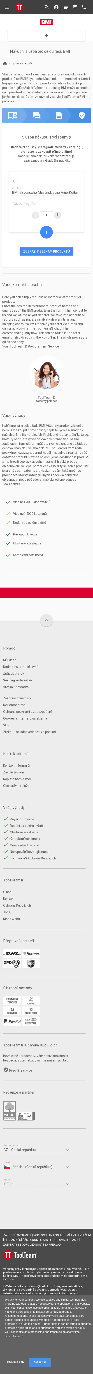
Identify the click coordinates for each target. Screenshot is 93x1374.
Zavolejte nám (13, 772)
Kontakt (9, 899)
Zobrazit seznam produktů (46, 251)
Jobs (6, 912)
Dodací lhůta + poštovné (20, 667)
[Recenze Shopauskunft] (26, 1119)
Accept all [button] (40, 1362)
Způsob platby (13, 673)
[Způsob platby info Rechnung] (12, 1014)
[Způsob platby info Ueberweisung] (12, 1004)
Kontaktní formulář (16, 765)
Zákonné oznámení (17, 698)
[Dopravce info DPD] (12, 967)
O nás (7, 892)
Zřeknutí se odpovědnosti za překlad (29, 732)
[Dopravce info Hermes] (31, 957)
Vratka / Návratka (16, 687)
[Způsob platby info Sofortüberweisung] (31, 1004)
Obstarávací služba (17, 786)
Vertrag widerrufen (17, 680)
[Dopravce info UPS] (31, 967)
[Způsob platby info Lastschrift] (31, 1014)
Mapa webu (11, 919)
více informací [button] (14, 1336)
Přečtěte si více (20, 1070)
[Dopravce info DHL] (12, 957)
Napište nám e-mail (17, 779)
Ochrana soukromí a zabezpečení (27, 711)
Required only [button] (15, 1362)
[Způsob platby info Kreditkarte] (31, 1024)
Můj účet (9, 660)
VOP (6, 725)
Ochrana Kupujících (17, 905)
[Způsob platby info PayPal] (12, 1024)
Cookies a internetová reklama (25, 718)
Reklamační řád (14, 705)
